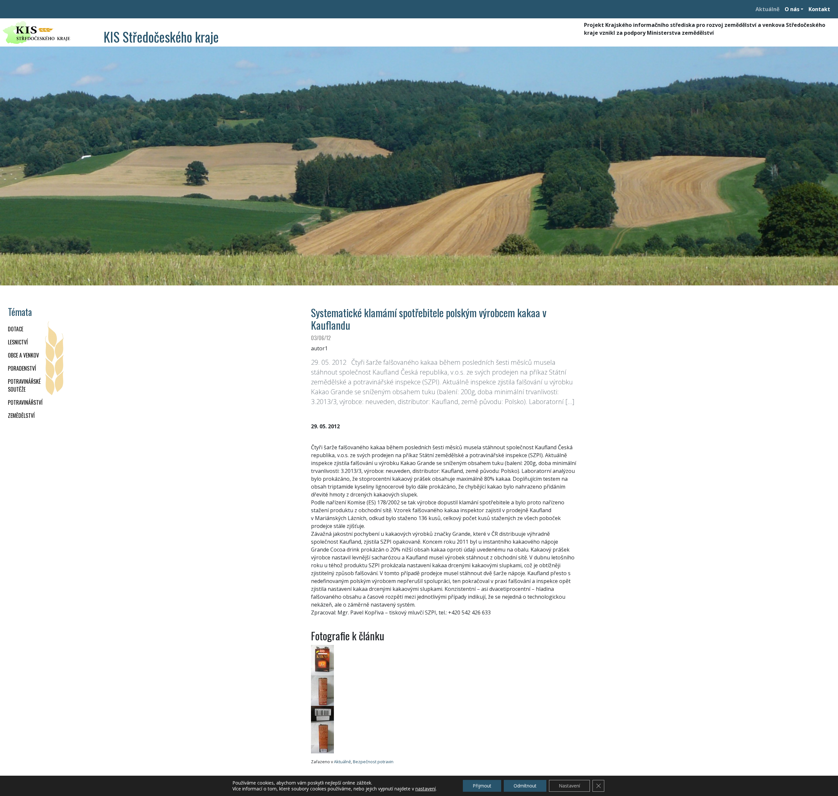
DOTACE (15, 329)
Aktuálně (767, 9)
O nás (792, 9)
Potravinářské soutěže (24, 385)
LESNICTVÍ (18, 342)
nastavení (425, 789)
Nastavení (569, 786)
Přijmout (482, 786)
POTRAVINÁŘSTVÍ (25, 402)
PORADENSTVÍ (22, 368)
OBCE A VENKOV (23, 355)
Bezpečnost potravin (373, 762)
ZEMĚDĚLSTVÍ (21, 415)
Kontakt (819, 9)
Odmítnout (525, 786)
